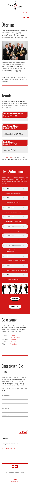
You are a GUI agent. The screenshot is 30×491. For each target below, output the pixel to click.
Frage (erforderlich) (5, 415)
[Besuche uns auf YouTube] (13, 466)
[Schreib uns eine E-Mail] (16, 466)
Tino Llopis (13, 342)
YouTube (4, 183)
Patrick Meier (14, 335)
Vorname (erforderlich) (6, 395)
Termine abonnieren (9, 157)
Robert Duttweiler (15, 344)
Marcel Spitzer (14, 339)
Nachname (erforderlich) (6, 402)
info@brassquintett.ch (8, 448)
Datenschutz (15, 481)
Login (26, 13)
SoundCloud (15, 306)
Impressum (15, 479)
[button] (15, 116)
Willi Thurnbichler (15, 337)
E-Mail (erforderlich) (5, 408)
